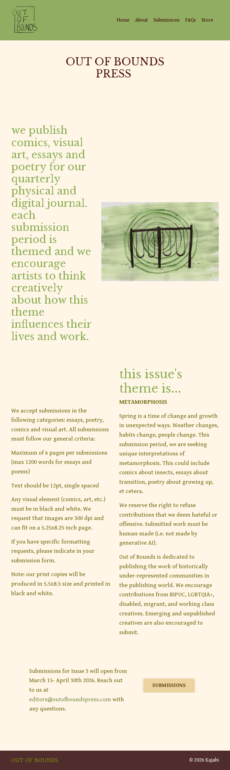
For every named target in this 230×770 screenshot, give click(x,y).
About (141, 20)
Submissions (166, 20)
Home (123, 20)
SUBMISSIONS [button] (169, 685)
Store (207, 20)
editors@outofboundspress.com (70, 699)
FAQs (190, 20)
